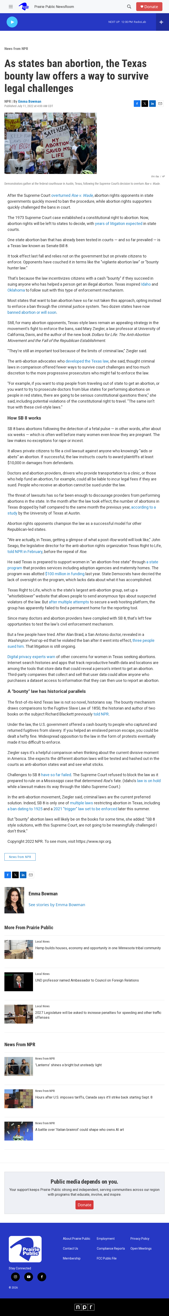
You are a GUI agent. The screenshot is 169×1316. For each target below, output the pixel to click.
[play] (12, 22)
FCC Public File (107, 1258)
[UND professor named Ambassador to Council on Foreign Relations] (18, 981)
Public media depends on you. (84, 1181)
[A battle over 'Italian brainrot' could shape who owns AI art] (18, 1131)
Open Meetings (141, 1248)
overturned (72, 195)
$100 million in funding (64, 573)
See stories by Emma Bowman (57, 904)
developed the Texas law (87, 361)
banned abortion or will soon (31, 312)
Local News (42, 941)
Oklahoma (16, 290)
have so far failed (56, 774)
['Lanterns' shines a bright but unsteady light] (18, 1066)
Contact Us (70, 1248)
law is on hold (149, 780)
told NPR (101, 714)
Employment (106, 1238)
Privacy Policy (139, 1238)
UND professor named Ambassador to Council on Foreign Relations (87, 980)
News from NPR (16, 48)
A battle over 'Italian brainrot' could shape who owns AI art (79, 1130)
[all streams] (162, 22)
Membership (72, 1258)
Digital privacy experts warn (31, 656)
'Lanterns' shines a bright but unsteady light (68, 1065)
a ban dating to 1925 (24, 809)
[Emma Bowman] (14, 900)
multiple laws (81, 803)
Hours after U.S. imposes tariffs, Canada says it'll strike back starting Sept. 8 (93, 1097)
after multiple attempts (69, 602)
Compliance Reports (111, 1248)
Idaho (146, 284)
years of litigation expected (118, 223)
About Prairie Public (76, 1238)
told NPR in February (24, 551)
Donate (151, 6)
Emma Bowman (29, 101)
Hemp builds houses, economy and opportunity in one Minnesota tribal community (98, 948)
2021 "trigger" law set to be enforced (85, 809)
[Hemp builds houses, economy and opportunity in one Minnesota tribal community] (18, 949)
